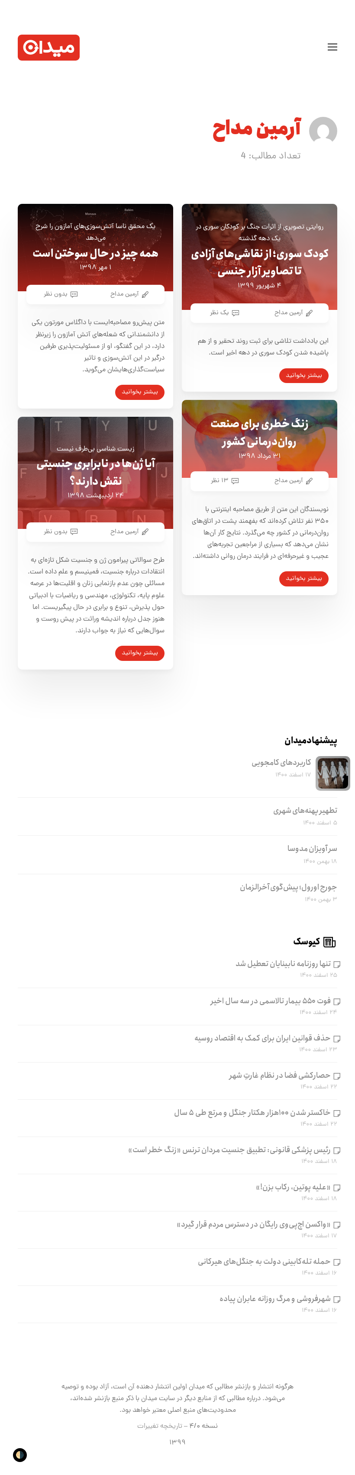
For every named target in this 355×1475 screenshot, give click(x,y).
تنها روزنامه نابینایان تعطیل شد (283, 964)
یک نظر (219, 313)
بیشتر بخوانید (304, 375)
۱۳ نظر (220, 481)
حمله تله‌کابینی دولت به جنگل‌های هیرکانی (264, 1262)
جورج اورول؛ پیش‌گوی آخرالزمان (288, 887)
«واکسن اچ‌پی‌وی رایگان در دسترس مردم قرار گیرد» (254, 1224)
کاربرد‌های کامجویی (281, 763)
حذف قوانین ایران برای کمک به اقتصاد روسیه (262, 1038)
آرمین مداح (288, 313)
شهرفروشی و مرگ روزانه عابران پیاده (275, 1299)
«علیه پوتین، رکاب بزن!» (293, 1187)
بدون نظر (56, 294)
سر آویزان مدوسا (312, 849)
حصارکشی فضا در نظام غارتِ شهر (280, 1075)
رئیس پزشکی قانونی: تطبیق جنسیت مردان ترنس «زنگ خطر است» (229, 1150)
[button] (332, 47)
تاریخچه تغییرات (159, 1426)
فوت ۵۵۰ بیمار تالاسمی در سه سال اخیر (271, 1001)
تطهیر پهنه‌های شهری (305, 811)
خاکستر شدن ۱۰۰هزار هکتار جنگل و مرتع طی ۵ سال (252, 1113)
